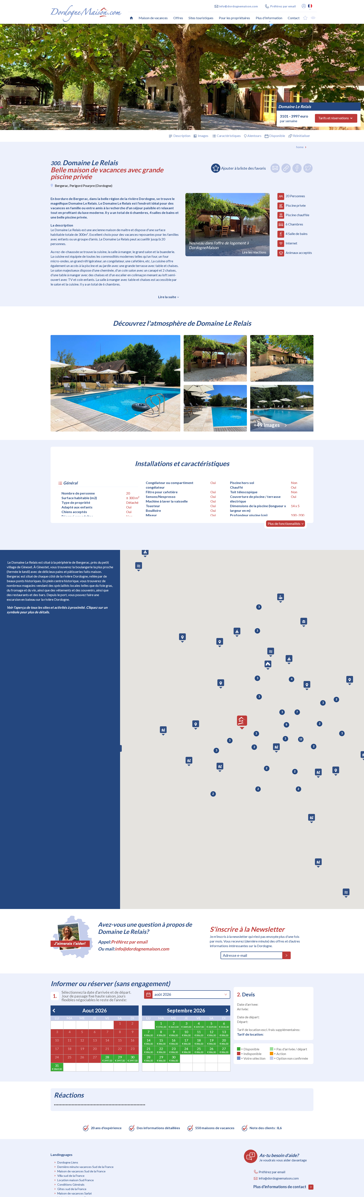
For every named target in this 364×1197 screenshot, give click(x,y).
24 (57, 1057)
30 (132, 1057)
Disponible (277, 136)
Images (203, 136)
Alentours (254, 136)
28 (107, 1057)
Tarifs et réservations (333, 118)
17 (57, 1049)
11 (69, 1040)
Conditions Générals (70, 1184)
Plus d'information (269, 18)
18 (69, 1049)
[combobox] (187, 994)
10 (57, 1040)
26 (82, 1057)
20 (95, 1049)
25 (69, 1057)
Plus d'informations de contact (280, 1186)
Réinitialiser (301, 136)
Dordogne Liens (67, 1162)
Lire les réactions (254, 252)
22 (120, 1049)
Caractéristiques (229, 136)
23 (132, 1049)
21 (107, 1049)
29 (120, 1057)
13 (95, 1040)
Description (181, 136)
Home (300, 147)
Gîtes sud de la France (71, 1189)
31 (57, 1065)
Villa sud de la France (70, 1175)
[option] (182, 77)
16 (132, 1040)
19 (82, 1049)
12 (82, 1040)
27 (95, 1057)
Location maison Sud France (75, 1180)
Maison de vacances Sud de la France (81, 1171)
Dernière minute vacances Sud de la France (85, 1167)
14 (107, 1040)
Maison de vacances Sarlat (74, 1193)
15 (120, 1040)
